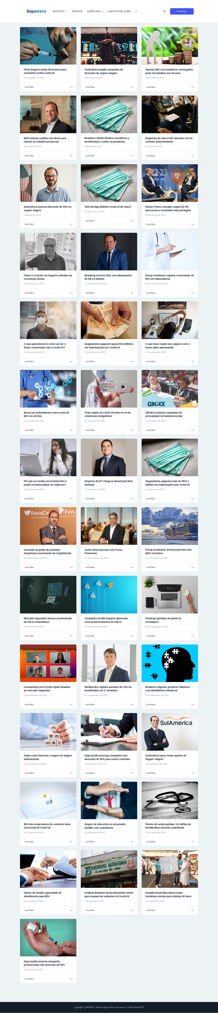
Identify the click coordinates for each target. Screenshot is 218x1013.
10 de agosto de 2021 (34, 901)
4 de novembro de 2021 (156, 558)
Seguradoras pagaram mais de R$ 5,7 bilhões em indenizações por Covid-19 (167, 483)
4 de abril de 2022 (32, 215)
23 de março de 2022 (155, 215)
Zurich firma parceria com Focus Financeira (103, 551)
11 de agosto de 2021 (155, 832)
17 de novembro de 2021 (96, 558)
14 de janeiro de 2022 (155, 421)
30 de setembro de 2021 (96, 626)
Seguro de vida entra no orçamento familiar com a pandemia (105, 826)
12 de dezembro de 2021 (35, 558)
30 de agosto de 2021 (34, 832)
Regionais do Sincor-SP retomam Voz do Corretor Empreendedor (168, 140)
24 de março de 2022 (95, 211)
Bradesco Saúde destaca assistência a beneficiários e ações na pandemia (107, 140)
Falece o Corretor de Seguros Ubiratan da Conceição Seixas (48, 277)
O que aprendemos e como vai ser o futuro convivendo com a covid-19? (45, 345)
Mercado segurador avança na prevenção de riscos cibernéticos (48, 620)
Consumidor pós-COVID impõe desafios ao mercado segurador (47, 689)
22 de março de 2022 (34, 283)
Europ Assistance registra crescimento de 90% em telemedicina (169, 277)
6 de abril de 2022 (93, 146)
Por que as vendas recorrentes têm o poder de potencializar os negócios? (45, 483)
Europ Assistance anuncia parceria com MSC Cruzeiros (168, 551)
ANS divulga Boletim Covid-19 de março (108, 206)
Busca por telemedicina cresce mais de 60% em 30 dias (46, 414)
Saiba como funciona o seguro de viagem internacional (48, 757)
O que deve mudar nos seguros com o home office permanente (167, 345)
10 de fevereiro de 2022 (156, 283)
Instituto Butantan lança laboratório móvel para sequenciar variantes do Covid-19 (109, 894)
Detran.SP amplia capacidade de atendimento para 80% (42, 894)
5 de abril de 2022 (153, 146)
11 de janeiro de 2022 (95, 489)
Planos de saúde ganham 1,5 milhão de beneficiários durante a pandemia (168, 826)
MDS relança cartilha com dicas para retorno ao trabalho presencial (45, 140)
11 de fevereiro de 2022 (96, 283)
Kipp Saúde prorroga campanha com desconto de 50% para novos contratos (107, 757)
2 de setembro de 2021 (95, 764)
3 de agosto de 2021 (33, 969)
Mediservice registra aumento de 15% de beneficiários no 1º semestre (108, 689)
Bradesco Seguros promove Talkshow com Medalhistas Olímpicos (167, 689)
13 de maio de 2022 (154, 78)
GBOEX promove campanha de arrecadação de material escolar (163, 414)
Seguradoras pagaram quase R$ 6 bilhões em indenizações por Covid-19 (109, 345)
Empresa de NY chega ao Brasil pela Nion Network (109, 483)
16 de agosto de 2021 (95, 832)
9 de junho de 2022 (94, 78)
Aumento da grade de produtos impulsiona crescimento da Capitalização (47, 551)
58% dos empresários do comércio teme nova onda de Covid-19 (47, 826)
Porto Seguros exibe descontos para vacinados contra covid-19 (45, 71)
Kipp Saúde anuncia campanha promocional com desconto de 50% (44, 963)
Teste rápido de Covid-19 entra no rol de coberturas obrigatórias (108, 414)
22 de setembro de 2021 (96, 695)
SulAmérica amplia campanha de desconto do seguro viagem (104, 71)
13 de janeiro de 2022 (34, 489)
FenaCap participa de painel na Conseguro (163, 620)
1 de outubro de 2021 (34, 626)
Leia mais (29, 87)
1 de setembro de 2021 (156, 764)
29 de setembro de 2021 (35, 695)
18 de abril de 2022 (33, 146)
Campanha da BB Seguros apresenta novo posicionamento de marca (106, 620)
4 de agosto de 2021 (94, 901)
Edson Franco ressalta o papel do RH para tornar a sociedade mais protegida (168, 208)
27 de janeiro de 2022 (155, 352)
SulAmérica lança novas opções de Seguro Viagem (165, 757)
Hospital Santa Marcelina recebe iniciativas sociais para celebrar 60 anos (168, 894)
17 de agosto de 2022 (34, 78)
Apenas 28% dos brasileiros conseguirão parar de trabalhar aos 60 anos (169, 71)
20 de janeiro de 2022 (95, 421)
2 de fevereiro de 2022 (34, 352)
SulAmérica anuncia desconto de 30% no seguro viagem (47, 208)
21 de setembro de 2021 (156, 695)
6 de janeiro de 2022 (155, 489)
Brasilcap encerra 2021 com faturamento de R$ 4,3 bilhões (108, 277)
